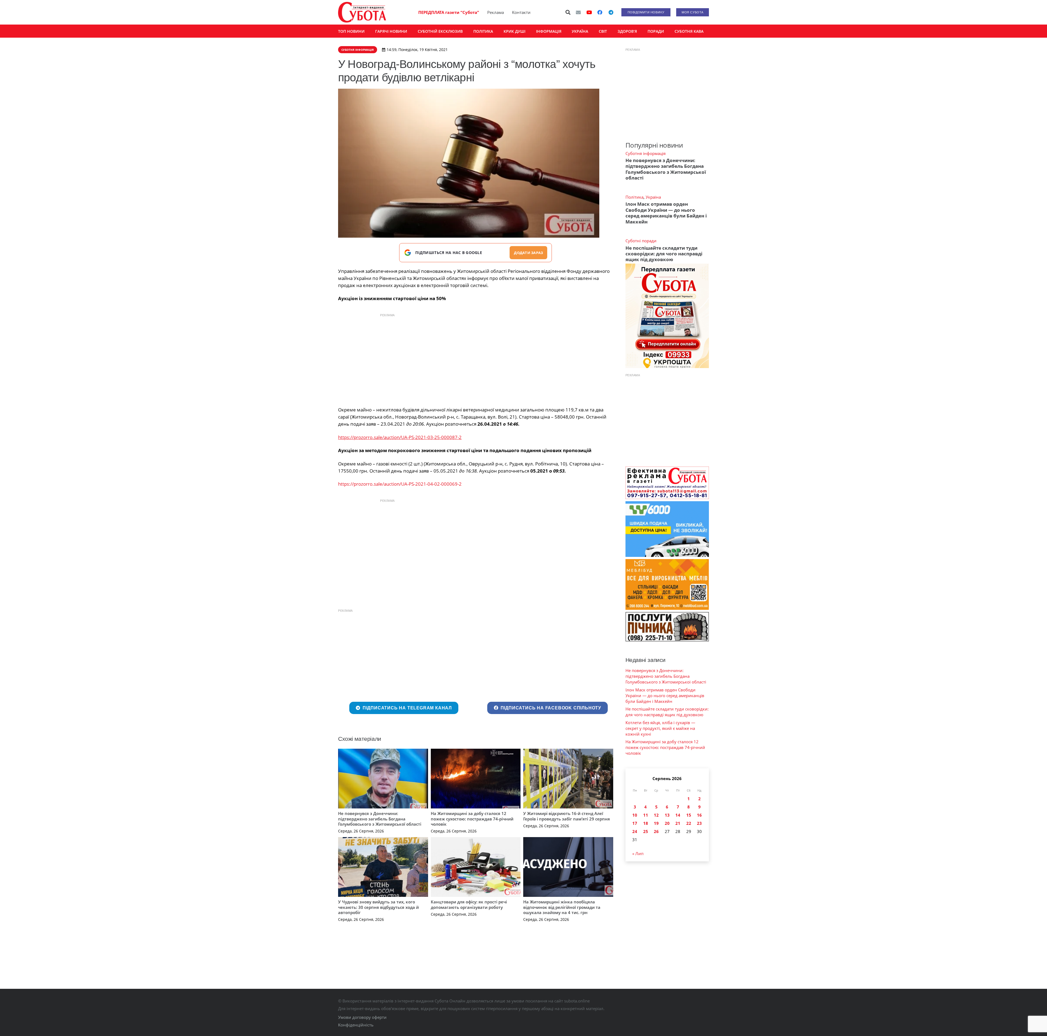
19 (656, 823)
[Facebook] (600, 12)
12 (656, 815)
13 (667, 815)
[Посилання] (362, 12)
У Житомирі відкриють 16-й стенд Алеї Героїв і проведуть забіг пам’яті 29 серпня (566, 816)
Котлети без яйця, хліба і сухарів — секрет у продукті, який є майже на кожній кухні (660, 728)
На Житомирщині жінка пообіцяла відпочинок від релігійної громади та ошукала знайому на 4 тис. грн (561, 907)
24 (634, 831)
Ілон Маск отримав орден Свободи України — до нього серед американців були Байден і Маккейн (666, 213)
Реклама (495, 12)
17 (634, 823)
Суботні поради (641, 240)
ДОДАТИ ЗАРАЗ (528, 252)
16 (699, 815)
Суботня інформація (645, 153)
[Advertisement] (475, 358)
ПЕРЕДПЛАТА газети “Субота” (448, 12)
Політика (634, 197)
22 (688, 823)
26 (656, 831)
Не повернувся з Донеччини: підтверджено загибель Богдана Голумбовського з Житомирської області (379, 819)
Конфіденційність (356, 1025)
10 (634, 815)
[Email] (578, 12)
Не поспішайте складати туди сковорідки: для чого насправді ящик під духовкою (663, 254)
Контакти (521, 12)
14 (677, 815)
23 (699, 823)
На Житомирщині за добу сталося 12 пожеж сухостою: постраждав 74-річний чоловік (472, 819)
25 (645, 831)
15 (688, 815)
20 (667, 823)
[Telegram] (611, 12)
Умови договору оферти (362, 1017)
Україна (653, 197)
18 (645, 823)
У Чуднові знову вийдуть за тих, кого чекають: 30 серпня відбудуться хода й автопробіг (378, 907)
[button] (568, 12)
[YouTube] (589, 12)
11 (645, 815)
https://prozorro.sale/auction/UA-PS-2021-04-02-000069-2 (400, 484)
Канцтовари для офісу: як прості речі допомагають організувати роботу (469, 904)
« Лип (637, 853)
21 (677, 823)
